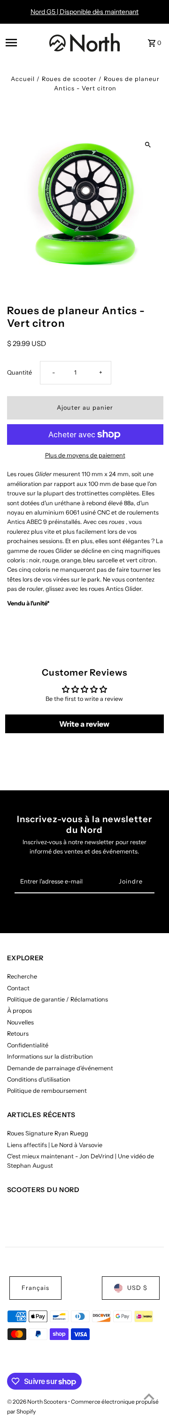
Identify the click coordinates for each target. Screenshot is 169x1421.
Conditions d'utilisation (38, 1079)
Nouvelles (20, 1022)
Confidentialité (27, 1045)
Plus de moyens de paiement (85, 455)
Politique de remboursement (47, 1090)
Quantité (19, 372)
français (35, 1287)
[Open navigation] (25, 42)
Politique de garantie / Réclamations (57, 999)
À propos (19, 1010)
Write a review (84, 724)
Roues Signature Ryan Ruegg (47, 1133)
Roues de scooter (69, 78)
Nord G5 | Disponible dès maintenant (84, 11)
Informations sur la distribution (50, 1056)
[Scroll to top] (149, 1396)
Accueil (23, 78)
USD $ (137, 1287)
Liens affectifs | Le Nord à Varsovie (54, 1145)
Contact (18, 988)
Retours (18, 1033)
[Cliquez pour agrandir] (148, 144)
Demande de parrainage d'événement (60, 1068)
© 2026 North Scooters (37, 1401)
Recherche (22, 976)
